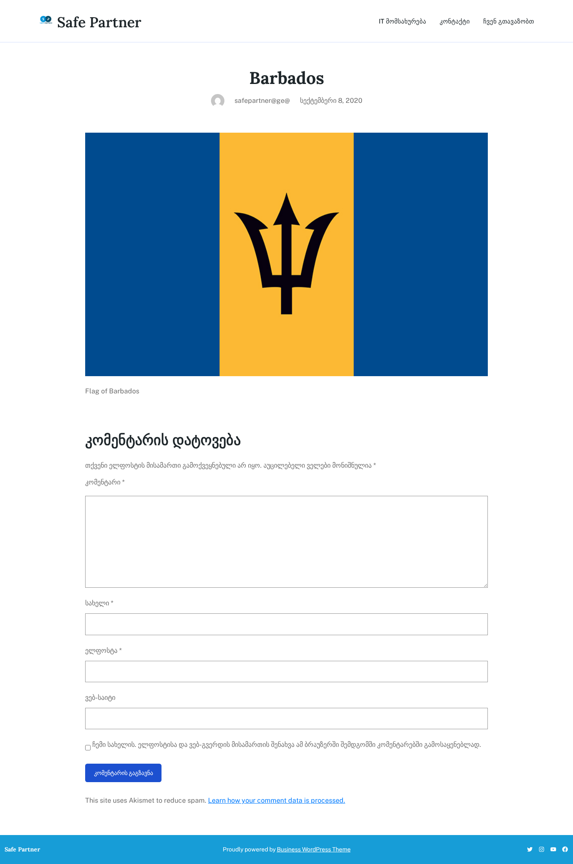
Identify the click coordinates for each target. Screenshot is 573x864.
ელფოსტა (103, 651)
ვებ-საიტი (100, 698)
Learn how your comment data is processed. (276, 800)
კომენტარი (105, 482)
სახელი (99, 603)
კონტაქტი (455, 21)
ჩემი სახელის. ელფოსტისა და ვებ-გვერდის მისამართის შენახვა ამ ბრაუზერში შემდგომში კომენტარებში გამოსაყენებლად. (286, 745)
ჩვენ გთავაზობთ (508, 21)
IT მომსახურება (402, 21)
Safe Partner (99, 22)
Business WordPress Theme (314, 849)
